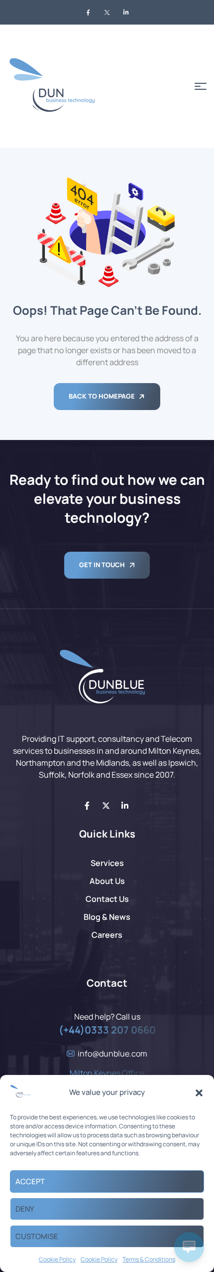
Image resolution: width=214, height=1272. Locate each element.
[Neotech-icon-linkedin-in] (126, 12)
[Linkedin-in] (125, 806)
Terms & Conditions (148, 1259)
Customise (36, 1236)
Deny (24, 1209)
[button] (199, 1093)
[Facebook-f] (87, 806)
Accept (30, 1181)
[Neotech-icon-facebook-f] (88, 12)
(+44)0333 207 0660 (107, 1030)
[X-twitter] (106, 806)
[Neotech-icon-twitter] (107, 12)
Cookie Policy (57, 1259)
